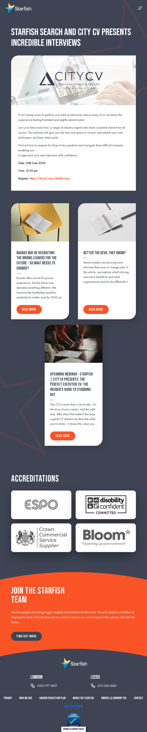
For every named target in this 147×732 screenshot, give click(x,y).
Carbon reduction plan (52, 698)
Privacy (8, 698)
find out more (26, 636)
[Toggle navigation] (140, 8)
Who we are (25, 698)
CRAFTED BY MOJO (73, 706)
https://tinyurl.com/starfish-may (50, 178)
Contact (138, 698)
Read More (29, 309)
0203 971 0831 (47, 686)
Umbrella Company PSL (114, 698)
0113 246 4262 (107, 686)
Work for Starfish (83, 698)
